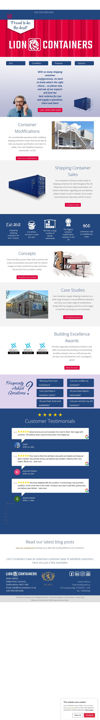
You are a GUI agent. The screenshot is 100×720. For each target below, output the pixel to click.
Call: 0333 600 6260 (17, 12)
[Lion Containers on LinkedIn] (77, 574)
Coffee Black (43, 600)
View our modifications (27, 158)
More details (89, 710)
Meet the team (72, 367)
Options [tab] (81, 63)
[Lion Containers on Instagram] (82, 574)
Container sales (73, 205)
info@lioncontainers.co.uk (24, 587)
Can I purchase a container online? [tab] (47, 392)
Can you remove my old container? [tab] (81, 403)
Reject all (77, 715)
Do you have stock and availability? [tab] (50, 403)
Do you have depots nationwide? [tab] (79, 392)
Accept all (89, 715)
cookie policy (70, 708)
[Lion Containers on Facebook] (72, 574)
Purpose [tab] (58, 63)
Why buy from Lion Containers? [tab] (48, 382)
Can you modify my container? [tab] (79, 382)
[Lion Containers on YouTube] (88, 574)
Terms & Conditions (56, 597)
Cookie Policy (79, 597)
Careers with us (83, 581)
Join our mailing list (25, 548)
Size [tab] (11, 63)
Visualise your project (27, 277)
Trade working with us (81, 584)
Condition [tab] (36, 63)
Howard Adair (64, 600)
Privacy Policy (69, 597)
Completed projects (73, 317)
